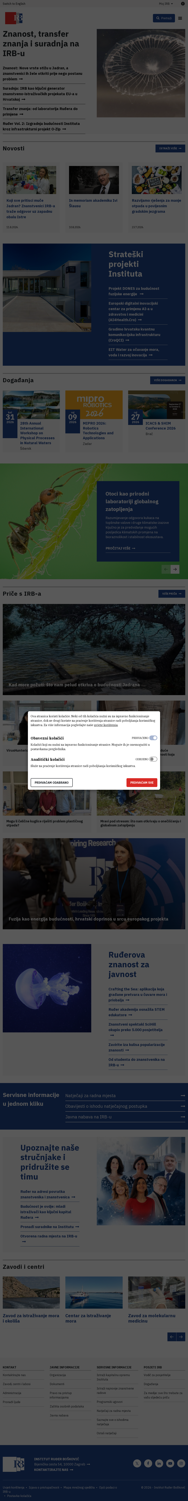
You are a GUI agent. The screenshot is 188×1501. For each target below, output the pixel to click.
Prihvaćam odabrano (52, 782)
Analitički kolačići (48, 759)
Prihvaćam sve (141, 782)
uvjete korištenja (106, 725)
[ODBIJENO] (153, 762)
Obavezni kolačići (47, 738)
